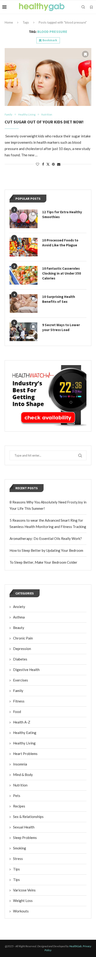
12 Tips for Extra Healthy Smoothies (62, 214)
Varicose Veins (24, 890)
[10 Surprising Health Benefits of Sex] (24, 303)
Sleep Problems (25, 837)
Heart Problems (25, 753)
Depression (22, 648)
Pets (16, 795)
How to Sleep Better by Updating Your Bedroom (46, 550)
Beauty (18, 627)
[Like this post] (37, 164)
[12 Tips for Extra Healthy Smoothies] (24, 219)
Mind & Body (23, 774)
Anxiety (19, 606)
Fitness (18, 701)
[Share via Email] (58, 164)
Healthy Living (24, 743)
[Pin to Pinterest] (53, 164)
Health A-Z (21, 722)
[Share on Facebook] (43, 164)
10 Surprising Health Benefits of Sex (58, 299)
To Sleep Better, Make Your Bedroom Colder (43, 562)
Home (9, 22)
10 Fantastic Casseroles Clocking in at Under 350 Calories (61, 273)
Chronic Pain (23, 638)
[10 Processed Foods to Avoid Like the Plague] (24, 247)
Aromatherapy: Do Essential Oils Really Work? (46, 538)
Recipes (19, 806)
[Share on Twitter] (48, 164)
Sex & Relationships (28, 816)
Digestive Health (26, 669)
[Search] (83, 7)
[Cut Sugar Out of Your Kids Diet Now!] (48, 77)
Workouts (21, 911)
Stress (18, 858)
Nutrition (20, 785)
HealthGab (75, 946)
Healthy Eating (24, 732)
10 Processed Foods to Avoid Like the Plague (60, 242)
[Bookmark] (91, 7)
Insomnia (20, 764)
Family (18, 690)
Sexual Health (23, 827)
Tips (16, 869)
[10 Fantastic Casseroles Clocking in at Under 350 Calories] (24, 275)
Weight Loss (23, 900)
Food (17, 711)
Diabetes (20, 659)
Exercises (20, 680)
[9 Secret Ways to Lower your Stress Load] (24, 331)
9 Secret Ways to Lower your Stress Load (61, 327)
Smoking (19, 848)
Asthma (19, 617)
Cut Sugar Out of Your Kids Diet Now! (44, 122)
